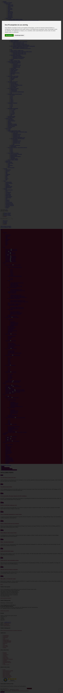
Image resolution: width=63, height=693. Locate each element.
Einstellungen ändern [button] (19, 35)
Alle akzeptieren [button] (9, 35)
